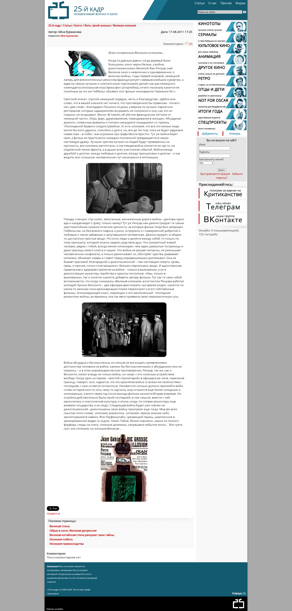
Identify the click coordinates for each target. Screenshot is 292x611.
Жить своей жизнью (97, 25)
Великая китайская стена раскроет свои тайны (82, 535)
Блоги (78, 25)
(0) (190, 44)
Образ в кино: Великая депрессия (73, 530)
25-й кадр (54, 25)
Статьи (199, 3)
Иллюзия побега (61, 539)
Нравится (53, 513)
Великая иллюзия (124, 25)
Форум (240, 3)
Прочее (226, 3)
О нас (212, 3)
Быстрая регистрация (215, 174)
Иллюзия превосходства (67, 544)
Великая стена (60, 526)
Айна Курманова (69, 35)
